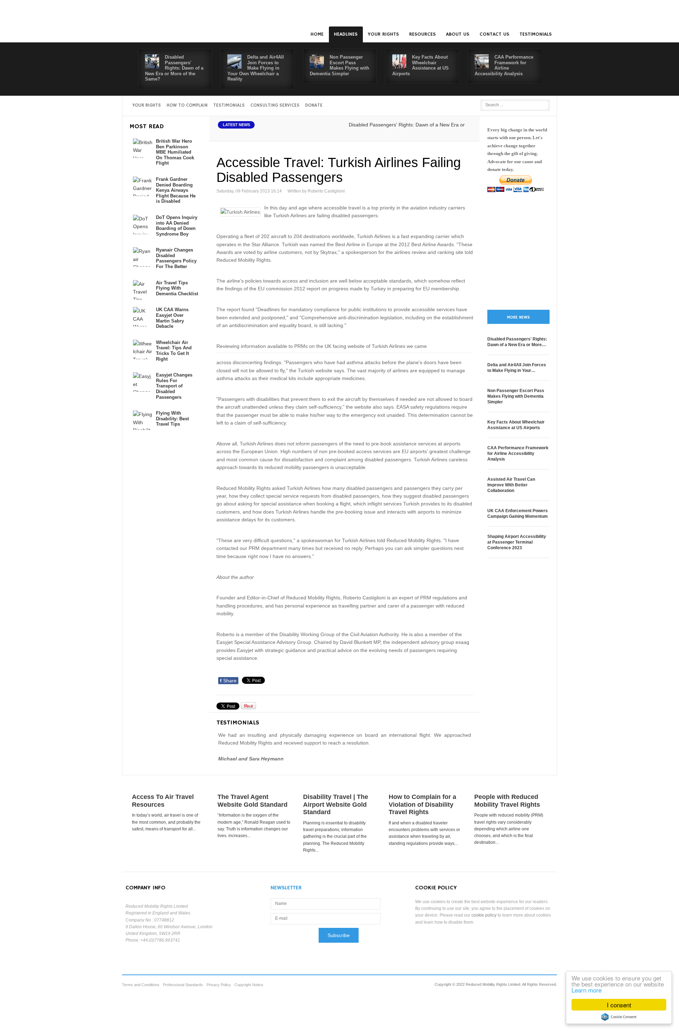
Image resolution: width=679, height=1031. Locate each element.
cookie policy (484, 915)
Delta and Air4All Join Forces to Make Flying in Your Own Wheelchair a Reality (255, 68)
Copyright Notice (248, 985)
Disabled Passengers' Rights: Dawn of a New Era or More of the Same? (174, 68)
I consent (619, 1004)
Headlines (346, 34)
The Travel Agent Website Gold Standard (252, 800)
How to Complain (187, 105)
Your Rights (383, 34)
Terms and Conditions (140, 985)
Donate (314, 105)
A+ (451, 133)
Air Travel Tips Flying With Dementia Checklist (177, 288)
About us (457, 34)
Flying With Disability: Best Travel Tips (172, 418)
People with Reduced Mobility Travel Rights (507, 800)
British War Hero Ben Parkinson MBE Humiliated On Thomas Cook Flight (175, 152)
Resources (422, 34)
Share (228, 680)
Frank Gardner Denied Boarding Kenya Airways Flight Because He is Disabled (176, 190)
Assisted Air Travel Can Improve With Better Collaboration (511, 485)
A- (467, 133)
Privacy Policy (219, 985)
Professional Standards (183, 985)
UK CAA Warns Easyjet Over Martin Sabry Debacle (172, 318)
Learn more (586, 989)
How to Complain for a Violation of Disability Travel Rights (422, 804)
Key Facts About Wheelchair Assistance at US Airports (420, 65)
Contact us (494, 34)
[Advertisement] (518, 251)
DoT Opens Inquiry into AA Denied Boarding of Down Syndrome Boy (176, 226)
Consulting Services (275, 105)
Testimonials (536, 34)
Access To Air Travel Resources (163, 800)
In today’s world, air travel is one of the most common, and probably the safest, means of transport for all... (166, 822)
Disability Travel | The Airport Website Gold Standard (335, 804)
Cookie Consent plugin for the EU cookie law (619, 1017)
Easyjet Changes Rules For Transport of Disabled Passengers (174, 385)
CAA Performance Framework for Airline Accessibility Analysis (504, 65)
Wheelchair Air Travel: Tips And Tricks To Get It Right (174, 351)
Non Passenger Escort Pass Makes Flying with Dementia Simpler (339, 65)
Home (317, 34)
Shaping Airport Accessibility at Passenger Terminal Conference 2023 (516, 542)
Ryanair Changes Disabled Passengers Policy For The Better (176, 258)
